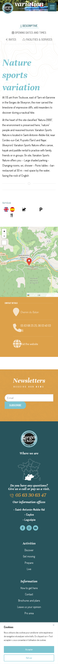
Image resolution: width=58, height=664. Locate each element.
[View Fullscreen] (4, 242)
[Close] (55, 625)
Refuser (29, 658)
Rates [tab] (12, 39)
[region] (29, 643)
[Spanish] (12, 209)
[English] (6, 209)
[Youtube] (35, 528)
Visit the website (29, 344)
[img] (24, 209)
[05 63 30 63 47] (12, 495)
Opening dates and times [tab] (30, 32)
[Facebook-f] (22, 528)
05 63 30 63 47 (30, 495)
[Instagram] (29, 528)
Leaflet (33, 294)
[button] (29, 262)
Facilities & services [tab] (39, 39)
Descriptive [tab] (29, 25)
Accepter (29, 649)
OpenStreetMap (49, 294)
